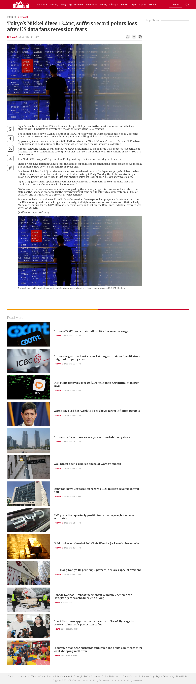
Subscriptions (130, 676)
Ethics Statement (110, 676)
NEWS (57, 603)
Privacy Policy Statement (59, 676)
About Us (25, 676)
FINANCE (24, 17)
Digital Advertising (165, 676)
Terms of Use (38, 676)
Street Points (182, 676)
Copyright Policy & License (87, 676)
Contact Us (13, 676)
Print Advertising (146, 676)
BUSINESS (12, 17)
